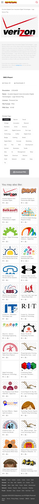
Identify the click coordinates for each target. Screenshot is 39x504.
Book (19, 488)
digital (6, 155)
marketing (29, 141)
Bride (17, 485)
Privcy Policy (14, 498)
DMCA (27, 498)
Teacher (15, 488)
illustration (16, 148)
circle (15, 126)
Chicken (28, 482)
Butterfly (20, 482)
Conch (28, 480)
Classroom (24, 488)
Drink (23, 490)
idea (5, 152)
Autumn (14, 480)
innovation (16, 123)
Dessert (18, 490)
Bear (12, 482)
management (21, 152)
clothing (15, 137)
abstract (25, 155)
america (24, 126)
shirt (19, 144)
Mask (9, 485)
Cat (24, 482)
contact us (19, 65)
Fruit (33, 490)
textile (25, 148)
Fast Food (28, 490)
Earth (32, 480)
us (12, 152)
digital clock (27, 134)
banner (16, 119)
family (21, 485)
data (31, 159)
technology (7, 134)
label (5, 130)
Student (10, 488)
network (14, 159)
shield (24, 137)
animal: (4, 482)
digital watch (8, 141)
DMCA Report (8, 77)
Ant (8, 482)
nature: (4, 480)
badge (6, 137)
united (23, 159)
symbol (6, 148)
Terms (8, 498)
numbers (6, 126)
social (24, 119)
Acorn (9, 480)
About (3, 498)
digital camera (16, 130)
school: (4, 488)
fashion (6, 119)
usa (5, 144)
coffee (17, 134)
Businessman (32, 485)
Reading (31, 488)
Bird (15, 482)
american (15, 155)
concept (18, 141)
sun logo (28, 130)
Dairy (14, 490)
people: (4, 485)
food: (4, 490)
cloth (5, 159)
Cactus (23, 480)
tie (5, 162)
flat (12, 144)
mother (25, 485)
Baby (13, 485)
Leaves (18, 480)
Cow (32, 482)
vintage (6, 123)
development (29, 144)
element (26, 123)
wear (31, 152)
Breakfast (9, 490)
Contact (22, 498)
